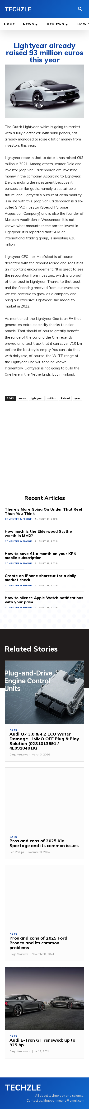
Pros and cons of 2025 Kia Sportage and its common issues (44, 843)
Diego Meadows (18, 754)
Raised (65, 398)
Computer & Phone (18, 519)
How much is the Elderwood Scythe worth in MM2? (38, 533)
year (77, 398)
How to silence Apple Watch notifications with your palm (44, 599)
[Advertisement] (44, 447)
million (51, 398)
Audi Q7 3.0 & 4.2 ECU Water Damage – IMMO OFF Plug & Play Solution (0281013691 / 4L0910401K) (44, 741)
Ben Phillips (16, 852)
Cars (13, 730)
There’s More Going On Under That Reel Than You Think (43, 511)
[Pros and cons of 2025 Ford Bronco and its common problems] (44, 896)
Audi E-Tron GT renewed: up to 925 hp (42, 1042)
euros (22, 398)
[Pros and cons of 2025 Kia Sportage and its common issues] (44, 799)
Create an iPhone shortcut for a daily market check (40, 577)
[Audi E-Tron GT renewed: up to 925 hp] (44, 998)
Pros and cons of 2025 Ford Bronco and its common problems (38, 942)
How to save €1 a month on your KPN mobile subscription (40, 555)
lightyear (37, 398)
